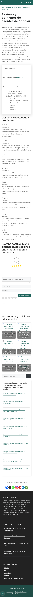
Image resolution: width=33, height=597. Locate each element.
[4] (12, 298)
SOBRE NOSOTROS (11, 576)
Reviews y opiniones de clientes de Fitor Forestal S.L (15, 435)
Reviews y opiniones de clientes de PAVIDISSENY (14, 402)
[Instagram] (16, 487)
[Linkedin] (23, 487)
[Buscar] (28, 376)
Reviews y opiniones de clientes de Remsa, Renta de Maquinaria (14, 460)
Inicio (3, 7)
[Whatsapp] (13, 487)
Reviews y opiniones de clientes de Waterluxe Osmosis (14, 419)
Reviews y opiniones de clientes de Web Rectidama (16, 444)
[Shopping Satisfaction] (7, 2)
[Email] (26, 487)
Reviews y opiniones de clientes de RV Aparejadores (15, 427)
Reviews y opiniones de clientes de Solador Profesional (14, 394)
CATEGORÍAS (9, 570)
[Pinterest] (19, 487)
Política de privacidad (16, 594)
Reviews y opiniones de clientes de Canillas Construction (14, 452)
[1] (3, 298)
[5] (15, 298)
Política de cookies (20, 592)
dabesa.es (19, 78)
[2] (6, 298)
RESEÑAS (7, 573)
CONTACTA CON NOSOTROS (14, 578)
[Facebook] (6, 487)
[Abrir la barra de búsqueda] (22, 2)
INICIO (6, 568)
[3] (9, 298)
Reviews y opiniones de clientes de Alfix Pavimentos (15, 468)
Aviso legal (10, 592)
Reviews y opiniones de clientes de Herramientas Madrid (14, 410)
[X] (9, 487)
